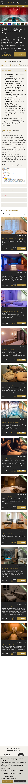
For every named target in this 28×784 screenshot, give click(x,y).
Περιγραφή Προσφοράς (6, 70)
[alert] (14, 770)
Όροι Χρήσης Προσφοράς (7, 195)
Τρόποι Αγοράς (5, 205)
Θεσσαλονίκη (21, 6)
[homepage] (12, 3)
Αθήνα (7, 6)
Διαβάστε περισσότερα (6, 768)
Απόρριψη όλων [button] (20, 781)
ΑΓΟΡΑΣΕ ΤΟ (20, 54)
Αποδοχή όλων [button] (7, 781)
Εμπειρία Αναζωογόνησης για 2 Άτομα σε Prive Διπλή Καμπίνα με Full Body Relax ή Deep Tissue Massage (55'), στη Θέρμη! (14, 536)
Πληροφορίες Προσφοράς (7, 190)
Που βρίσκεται (5, 200)
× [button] (26, 757)
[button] (14, 778)
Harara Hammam (7, 130)
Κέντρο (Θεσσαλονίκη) (12, 210)
